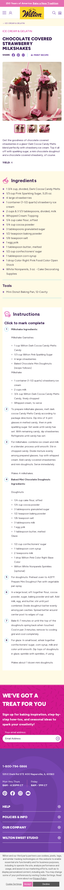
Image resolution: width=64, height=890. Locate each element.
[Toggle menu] (4, 13)
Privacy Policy (39, 878)
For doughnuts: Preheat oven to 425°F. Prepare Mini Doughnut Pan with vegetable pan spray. (35, 582)
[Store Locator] (60, 13)
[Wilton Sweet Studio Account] (10, 13)
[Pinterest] (18, 55)
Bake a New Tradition (45, 3)
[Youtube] (28, 793)
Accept (27, 884)
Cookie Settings (14, 884)
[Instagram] (20, 793)
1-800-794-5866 (14, 766)
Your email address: (15, 732)
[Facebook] (13, 55)
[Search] (54, 13)
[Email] (23, 55)
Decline (46, 884)
